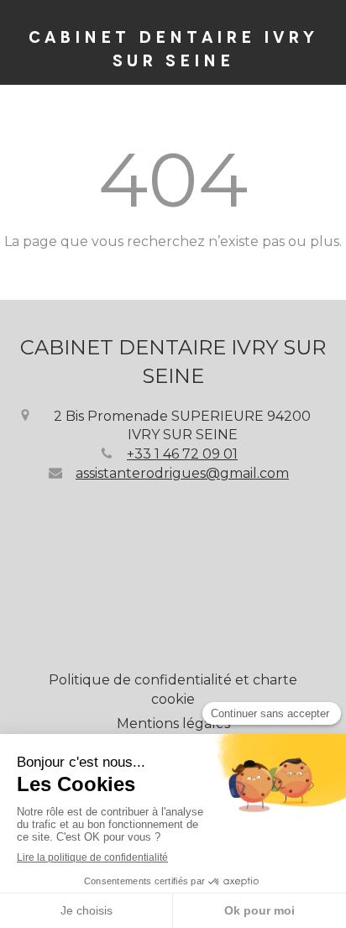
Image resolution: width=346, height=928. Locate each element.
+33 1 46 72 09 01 (182, 454)
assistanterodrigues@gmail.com (182, 473)
